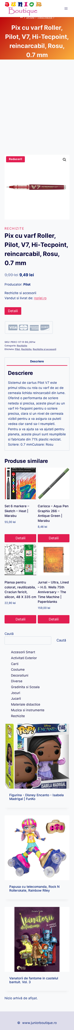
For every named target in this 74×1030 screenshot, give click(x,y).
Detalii (13, 311)
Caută (9, 634)
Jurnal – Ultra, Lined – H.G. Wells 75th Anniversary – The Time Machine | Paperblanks (53, 592)
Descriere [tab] (37, 361)
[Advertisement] (37, 112)
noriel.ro (40, 298)
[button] (64, 159)
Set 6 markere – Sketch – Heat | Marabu (17, 511)
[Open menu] (65, 8)
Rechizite (14, 228)
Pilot (17, 349)
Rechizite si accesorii (44, 349)
